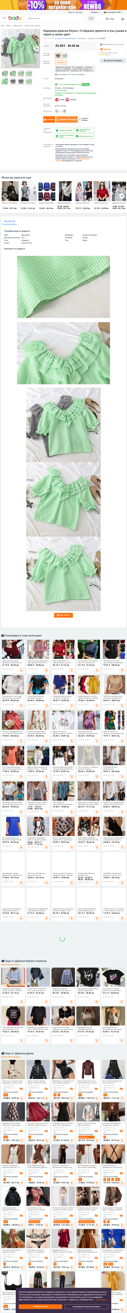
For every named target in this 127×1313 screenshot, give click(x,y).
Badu (2, 25)
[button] (4, 18)
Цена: (46, 46)
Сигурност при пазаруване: (47, 130)
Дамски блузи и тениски (32, 25)
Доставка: (47, 88)
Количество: (48, 111)
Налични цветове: (46, 54)
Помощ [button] (94, 12)
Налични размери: (46, 62)
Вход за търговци (75, 12)
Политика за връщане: (48, 145)
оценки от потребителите (65, 38)
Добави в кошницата (67, 119)
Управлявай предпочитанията (86, 1307)
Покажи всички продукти (10, 1002)
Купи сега (49, 119)
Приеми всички (40, 1307)
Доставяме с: (47, 99)
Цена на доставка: (47, 105)
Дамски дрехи (17, 25)
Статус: (46, 79)
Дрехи (9, 25)
